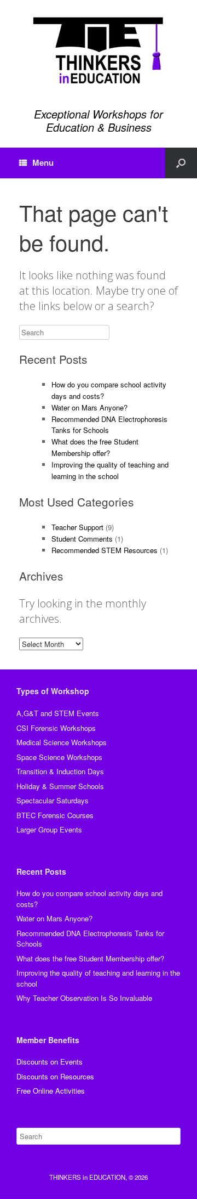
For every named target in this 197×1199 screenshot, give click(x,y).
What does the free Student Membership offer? (94, 447)
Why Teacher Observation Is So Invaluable (84, 998)
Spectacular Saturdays (52, 800)
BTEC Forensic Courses (55, 815)
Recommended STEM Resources (104, 550)
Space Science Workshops (59, 757)
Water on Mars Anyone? (89, 407)
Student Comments (82, 538)
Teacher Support (77, 527)
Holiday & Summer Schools (60, 786)
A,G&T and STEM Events (57, 713)
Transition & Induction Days (60, 771)
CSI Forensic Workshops (56, 728)
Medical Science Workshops (61, 742)
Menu (43, 162)
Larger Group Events (49, 829)
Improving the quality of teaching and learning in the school (110, 470)
